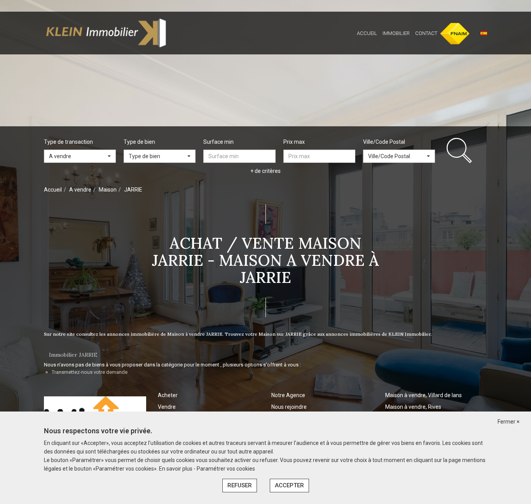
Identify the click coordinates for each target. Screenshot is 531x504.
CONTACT (426, 33)
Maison (108, 190)
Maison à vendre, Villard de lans (423, 395)
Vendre (167, 407)
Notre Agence (288, 395)
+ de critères (265, 171)
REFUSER (239, 485)
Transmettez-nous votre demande (90, 372)
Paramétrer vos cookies (226, 469)
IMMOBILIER (396, 33)
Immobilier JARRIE (73, 354)
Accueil (53, 190)
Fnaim (450, 33)
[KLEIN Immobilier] (106, 33)
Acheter (168, 395)
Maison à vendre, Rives (413, 407)
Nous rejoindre (289, 407)
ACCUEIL (367, 33)
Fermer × (508, 422)
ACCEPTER (289, 485)
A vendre (80, 190)
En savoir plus (176, 469)
